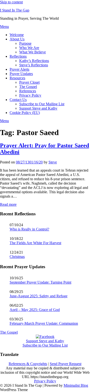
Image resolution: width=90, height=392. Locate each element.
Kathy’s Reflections (34, 61)
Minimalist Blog (76, 385)
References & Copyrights (28, 364)
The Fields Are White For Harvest (35, 243)
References (27, 91)
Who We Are (29, 48)
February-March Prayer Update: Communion (44, 323)
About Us (17, 39)
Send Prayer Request (65, 364)
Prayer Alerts (19, 69)
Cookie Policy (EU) (25, 113)
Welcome (17, 35)
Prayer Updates (21, 74)
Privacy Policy (30, 95)
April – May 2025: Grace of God (35, 310)
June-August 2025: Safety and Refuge (38, 296)
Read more (8, 204)
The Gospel (28, 87)
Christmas (17, 257)
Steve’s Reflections (33, 65)
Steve (52, 162)
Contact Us (18, 100)
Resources (17, 78)
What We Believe (32, 52)
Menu (4, 27)
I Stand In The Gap (14, 10)
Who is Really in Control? (29, 229)
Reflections (18, 56)
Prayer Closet (29, 82)
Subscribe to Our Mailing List (41, 104)
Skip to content (11, 2)
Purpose (25, 43)
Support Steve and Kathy (38, 108)
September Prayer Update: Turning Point (40, 282)
